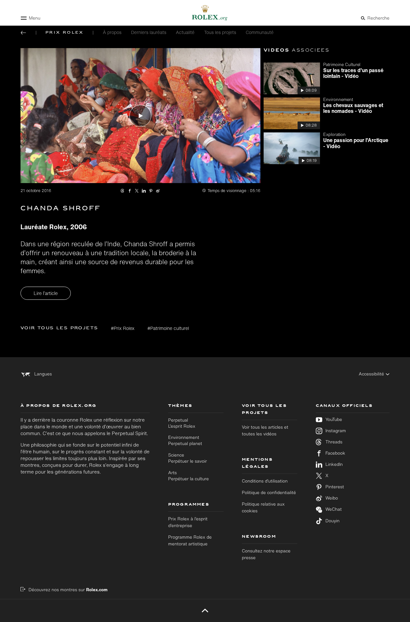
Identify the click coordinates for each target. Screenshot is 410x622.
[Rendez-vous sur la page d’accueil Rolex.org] (205, 13)
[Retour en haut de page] (205, 610)
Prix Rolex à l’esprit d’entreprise (188, 522)
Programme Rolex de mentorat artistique (190, 540)
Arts (188, 475)
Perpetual (181, 423)
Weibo (331, 498)
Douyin (332, 521)
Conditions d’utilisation (265, 481)
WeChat (333, 509)
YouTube (333, 419)
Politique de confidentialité (269, 492)
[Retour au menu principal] (23, 32)
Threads (333, 442)
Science (187, 458)
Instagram (335, 431)
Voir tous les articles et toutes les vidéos (265, 430)
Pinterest (334, 487)
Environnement (185, 440)
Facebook (335, 453)
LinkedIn (334, 464)
